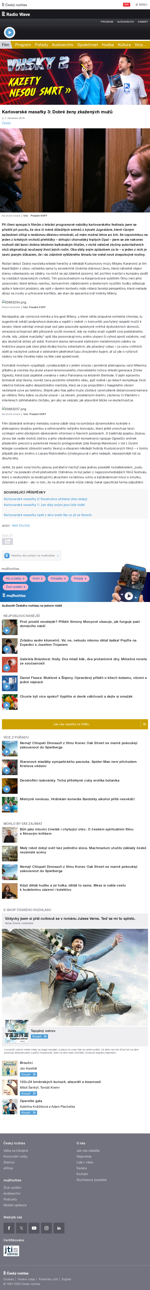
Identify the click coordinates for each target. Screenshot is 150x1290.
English (66, 1279)
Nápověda (84, 1156)
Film (5, 44)
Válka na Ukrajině (16, 1151)
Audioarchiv (125, 21)
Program (107, 21)
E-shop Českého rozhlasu (27, 910)
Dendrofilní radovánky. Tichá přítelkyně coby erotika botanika (69, 780)
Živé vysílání (14, 587)
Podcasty (10, 1199)
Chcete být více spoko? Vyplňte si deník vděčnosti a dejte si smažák (76, 696)
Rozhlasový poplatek (92, 1180)
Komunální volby (16, 1156)
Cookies (8, 1279)
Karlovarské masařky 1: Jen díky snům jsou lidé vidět (44, 505)
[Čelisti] (75, 77)
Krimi (36, 578)
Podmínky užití (48, 1279)
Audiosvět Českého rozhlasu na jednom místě (32, 605)
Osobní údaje (26, 1279)
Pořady (41, 44)
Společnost (87, 44)
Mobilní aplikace (15, 1205)
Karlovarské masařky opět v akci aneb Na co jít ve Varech (48, 515)
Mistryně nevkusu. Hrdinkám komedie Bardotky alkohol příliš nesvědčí (77, 799)
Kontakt (82, 1174)
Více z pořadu (16, 737)
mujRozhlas (10, 569)
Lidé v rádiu (85, 1162)
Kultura (124, 44)
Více (140, 44)
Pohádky (57, 578)
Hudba (108, 44)
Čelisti (6, 123)
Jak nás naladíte (88, 1151)
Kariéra (82, 1168)
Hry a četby (13, 578)
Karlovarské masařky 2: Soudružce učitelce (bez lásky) (45, 499)
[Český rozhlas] (14, 4)
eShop (8, 1168)
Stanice (9, 1162)
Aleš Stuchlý (21, 525)
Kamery (143, 21)
